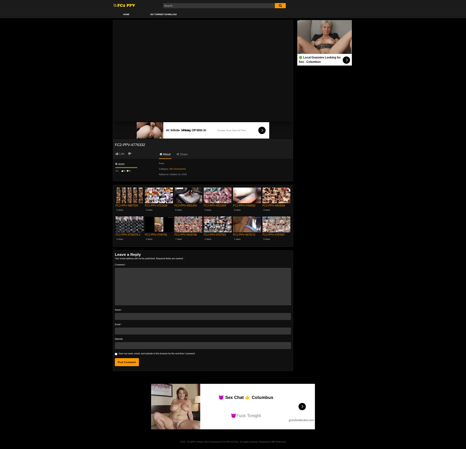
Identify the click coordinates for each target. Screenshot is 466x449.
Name (118, 310)
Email (118, 324)
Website (119, 339)
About (166, 154)
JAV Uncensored (177, 169)
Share (183, 154)
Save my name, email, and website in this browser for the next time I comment (157, 353)
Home (126, 14)
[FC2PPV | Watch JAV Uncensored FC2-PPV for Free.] (124, 5)
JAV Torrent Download (163, 14)
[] (280, 5)
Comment (120, 264)
